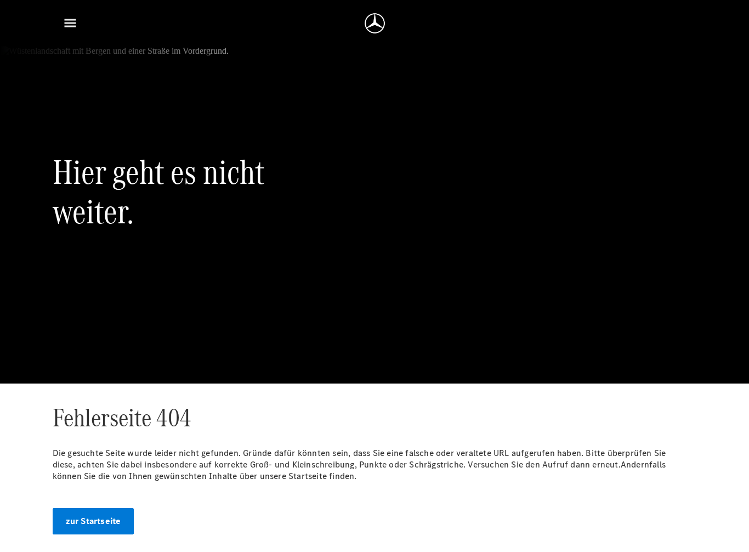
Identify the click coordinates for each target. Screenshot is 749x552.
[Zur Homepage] (374, 23)
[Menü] (70, 23)
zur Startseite (93, 521)
